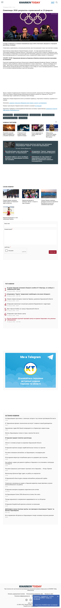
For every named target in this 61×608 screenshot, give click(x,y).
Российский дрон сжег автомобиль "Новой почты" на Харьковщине (16, 152)
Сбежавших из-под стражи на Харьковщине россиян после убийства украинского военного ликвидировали (42, 159)
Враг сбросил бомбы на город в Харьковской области (23, 308)
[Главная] (30, 2)
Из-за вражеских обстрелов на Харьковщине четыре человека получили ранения (29, 515)
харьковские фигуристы (35, 114)
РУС (32, 603)
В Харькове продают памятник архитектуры (18, 438)
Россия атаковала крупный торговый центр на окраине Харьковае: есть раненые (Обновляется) (31, 319)
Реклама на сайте (49, 593)
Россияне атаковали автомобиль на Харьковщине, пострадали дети (25, 452)
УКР (52, 2)
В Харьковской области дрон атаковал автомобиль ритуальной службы (26, 478)
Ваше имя (7, 223)
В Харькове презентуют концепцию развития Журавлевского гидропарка (28, 304)
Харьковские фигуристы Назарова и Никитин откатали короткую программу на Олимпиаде (30, 58)
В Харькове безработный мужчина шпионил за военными (22, 504)
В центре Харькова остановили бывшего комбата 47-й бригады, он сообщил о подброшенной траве (30, 288)
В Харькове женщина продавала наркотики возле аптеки (22, 489)
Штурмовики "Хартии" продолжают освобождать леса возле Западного (43, 152)
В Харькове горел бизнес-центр (16, 313)
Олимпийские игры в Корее (48, 114)
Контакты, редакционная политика (16, 593)
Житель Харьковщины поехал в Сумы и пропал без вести (22, 433)
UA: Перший (38, 105)
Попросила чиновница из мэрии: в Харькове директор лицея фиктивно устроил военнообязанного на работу (28, 483)
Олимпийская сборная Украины (10, 117)
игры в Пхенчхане (23, 117)
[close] (58, 596)
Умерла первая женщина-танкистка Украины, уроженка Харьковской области (30, 299)
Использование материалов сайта (34, 593)
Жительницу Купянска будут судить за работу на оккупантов (22, 473)
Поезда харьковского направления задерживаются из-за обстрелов (25, 499)
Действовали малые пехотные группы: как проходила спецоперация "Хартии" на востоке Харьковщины (34, 144)
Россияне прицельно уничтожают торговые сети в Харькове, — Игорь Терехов (28, 468)
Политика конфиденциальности (22, 596)
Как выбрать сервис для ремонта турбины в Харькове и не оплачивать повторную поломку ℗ (29, 462)
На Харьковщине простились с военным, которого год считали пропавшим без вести (30, 418)
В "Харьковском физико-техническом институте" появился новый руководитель (28, 423)
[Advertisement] (30, 80)
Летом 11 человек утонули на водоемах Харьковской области (23, 443)
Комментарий (8, 229)
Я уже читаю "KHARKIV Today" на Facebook (46, 604)
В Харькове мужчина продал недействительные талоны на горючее (25, 447)
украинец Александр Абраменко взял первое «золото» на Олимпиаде (28, 103)
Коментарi (53, 252)
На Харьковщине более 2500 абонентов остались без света (22, 494)
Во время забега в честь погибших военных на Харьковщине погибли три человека (16, 158)
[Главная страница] (30, 586)
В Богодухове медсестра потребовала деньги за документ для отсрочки (26, 457)
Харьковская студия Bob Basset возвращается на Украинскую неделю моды (27, 428)
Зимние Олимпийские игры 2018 (21, 114)
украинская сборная (8, 114)
